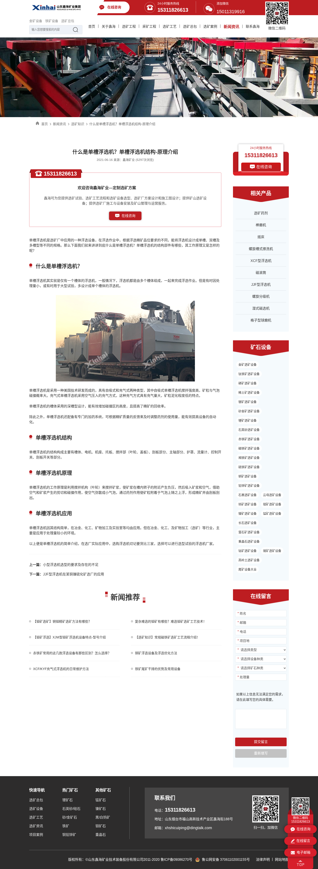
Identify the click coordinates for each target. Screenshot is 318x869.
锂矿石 (67, 800)
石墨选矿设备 (247, 495)
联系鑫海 (253, 26)
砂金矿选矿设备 (249, 411)
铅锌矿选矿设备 (249, 485)
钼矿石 (100, 826)
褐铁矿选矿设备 (249, 457)
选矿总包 (67, 21)
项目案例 (36, 835)
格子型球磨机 (261, 320)
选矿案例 (210, 26)
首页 (91, 26)
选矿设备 (36, 809)
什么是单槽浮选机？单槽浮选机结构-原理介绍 (122, 124)
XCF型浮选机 (261, 261)
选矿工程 (129, 26)
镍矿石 (100, 809)
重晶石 (100, 835)
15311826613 (172, 10)
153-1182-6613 (128, 224)
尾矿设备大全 (247, 569)
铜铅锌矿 (69, 835)
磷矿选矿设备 (247, 383)
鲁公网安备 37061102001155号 (226, 859)
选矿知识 (77, 124)
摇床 (260, 237)
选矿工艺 (170, 26)
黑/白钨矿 (102, 817)
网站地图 (282, 859)
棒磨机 (261, 225)
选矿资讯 (36, 826)
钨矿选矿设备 (247, 504)
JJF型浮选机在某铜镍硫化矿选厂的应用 (66, 574)
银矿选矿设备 (247, 402)
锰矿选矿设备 (272, 513)
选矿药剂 (261, 213)
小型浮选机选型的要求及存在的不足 (63, 565)
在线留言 (303, 841)
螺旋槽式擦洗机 (261, 249)
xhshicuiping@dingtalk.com (188, 828)
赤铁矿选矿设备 (249, 439)
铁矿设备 (51, 21)
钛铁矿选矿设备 (249, 374)
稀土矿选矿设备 (249, 392)
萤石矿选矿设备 (249, 532)
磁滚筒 (261, 273)
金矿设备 (35, 21)
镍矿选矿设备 (247, 513)
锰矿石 (100, 800)
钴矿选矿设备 (247, 550)
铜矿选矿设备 (247, 476)
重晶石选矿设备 (249, 541)
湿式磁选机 (261, 308)
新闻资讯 (231, 27)
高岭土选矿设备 (249, 560)
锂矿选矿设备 (247, 420)
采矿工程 (149, 26)
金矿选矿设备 (247, 364)
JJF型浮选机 (261, 284)
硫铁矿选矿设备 (249, 467)
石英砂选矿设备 (249, 429)
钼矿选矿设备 (272, 504)
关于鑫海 (109, 26)
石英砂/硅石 (71, 809)
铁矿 (65, 826)
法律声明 (263, 859)
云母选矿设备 (272, 495)
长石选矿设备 (247, 523)
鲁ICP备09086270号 (176, 859)
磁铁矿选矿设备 (249, 448)
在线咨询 (128, 216)
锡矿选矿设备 (272, 550)
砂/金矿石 (69, 817)
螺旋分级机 (261, 296)
